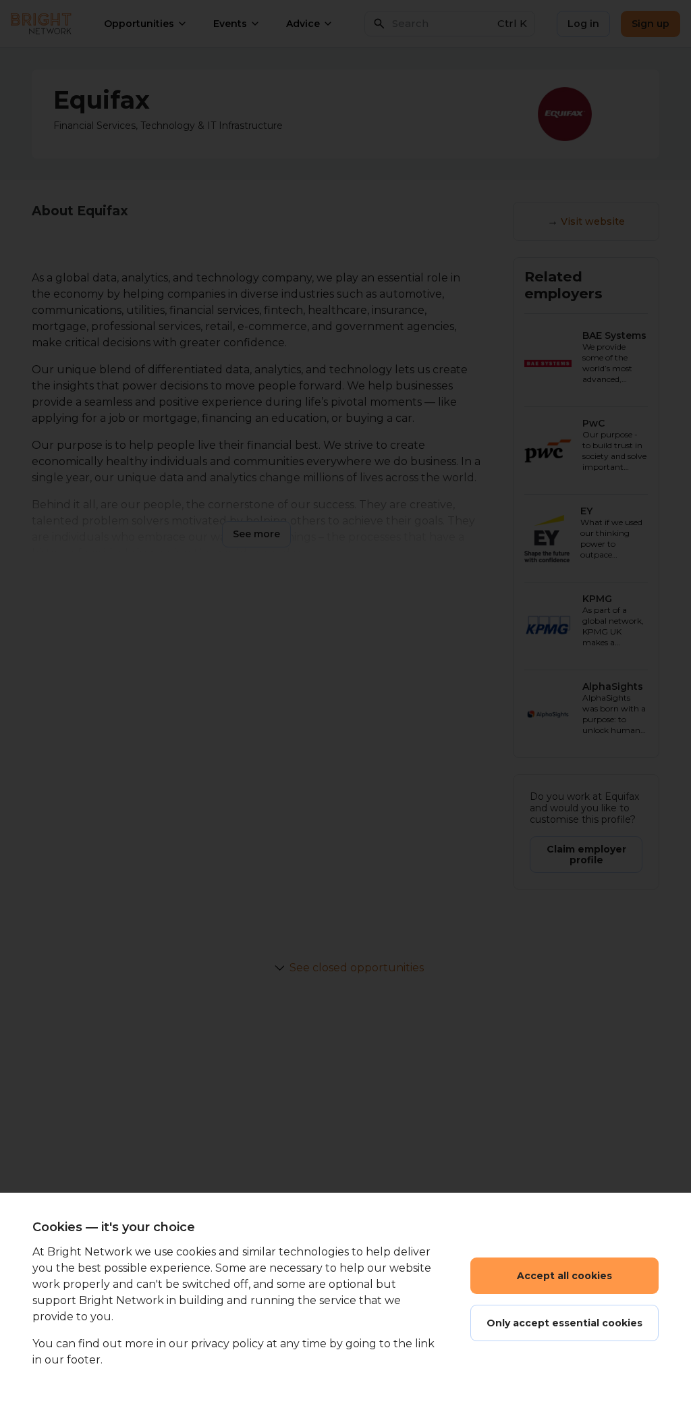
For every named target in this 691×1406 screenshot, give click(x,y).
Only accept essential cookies (564, 1323)
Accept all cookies (564, 1276)
